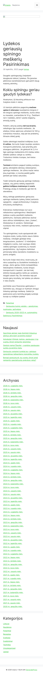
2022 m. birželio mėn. (12, 561)
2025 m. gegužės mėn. (12, 438)
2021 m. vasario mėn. (12, 599)
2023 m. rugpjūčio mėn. (13, 512)
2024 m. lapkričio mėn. (12, 459)
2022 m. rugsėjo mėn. (12, 550)
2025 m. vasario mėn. (12, 449)
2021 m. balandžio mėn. (13, 592)
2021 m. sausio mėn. (11, 603)
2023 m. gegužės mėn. (12, 522)
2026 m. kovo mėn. (11, 403)
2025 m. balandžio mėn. (13, 442)
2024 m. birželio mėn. (12, 477)
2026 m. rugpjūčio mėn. (13, 386)
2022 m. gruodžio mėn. (13, 540)
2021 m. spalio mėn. (11, 575)
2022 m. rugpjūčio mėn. (13, 554)
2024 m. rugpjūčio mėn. (13, 470)
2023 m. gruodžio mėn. (13, 498)
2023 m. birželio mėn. (12, 519)
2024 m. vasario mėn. (12, 491)
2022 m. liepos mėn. (11, 557)
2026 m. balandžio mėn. (13, 400)
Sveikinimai (8, 641)
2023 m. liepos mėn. (11, 515)
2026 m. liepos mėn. (11, 389)
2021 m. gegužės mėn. (12, 589)
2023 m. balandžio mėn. (13, 526)
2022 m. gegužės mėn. (12, 564)
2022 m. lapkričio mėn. (12, 543)
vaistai (6, 652)
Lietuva (6, 624)
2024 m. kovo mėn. (11, 487)
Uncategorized (9, 648)
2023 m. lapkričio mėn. (12, 501)
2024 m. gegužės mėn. (12, 480)
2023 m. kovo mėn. (11, 529)
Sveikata (6, 638)
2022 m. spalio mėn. (11, 547)
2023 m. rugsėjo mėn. (12, 508)
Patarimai (10, 303)
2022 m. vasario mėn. (12, 571)
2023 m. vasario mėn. (12, 533)
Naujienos (7, 627)
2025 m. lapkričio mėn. (12, 417)
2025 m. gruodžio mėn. (13, 414)
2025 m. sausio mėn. (12, 452)
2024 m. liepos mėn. (11, 473)
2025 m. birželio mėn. (12, 435)
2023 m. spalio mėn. (11, 505)
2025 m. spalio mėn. (11, 421)
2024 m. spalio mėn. (11, 463)
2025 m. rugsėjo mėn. (12, 424)
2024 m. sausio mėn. (12, 494)
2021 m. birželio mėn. (12, 585)
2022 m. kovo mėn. (11, 568)
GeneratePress (31, 670)
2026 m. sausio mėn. (12, 410)
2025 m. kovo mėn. (11, 445)
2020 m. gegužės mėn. (12, 607)
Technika (7, 645)
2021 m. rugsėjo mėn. (12, 578)
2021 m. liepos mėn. (11, 582)
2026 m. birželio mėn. (12, 393)
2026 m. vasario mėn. (12, 407)
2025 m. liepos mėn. (11, 431)
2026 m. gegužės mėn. (12, 396)
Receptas (7, 634)
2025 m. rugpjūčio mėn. (13, 428)
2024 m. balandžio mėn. (13, 484)
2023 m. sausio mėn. (12, 536)
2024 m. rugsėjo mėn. (12, 466)
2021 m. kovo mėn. (11, 596)
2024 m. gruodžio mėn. (13, 456)
